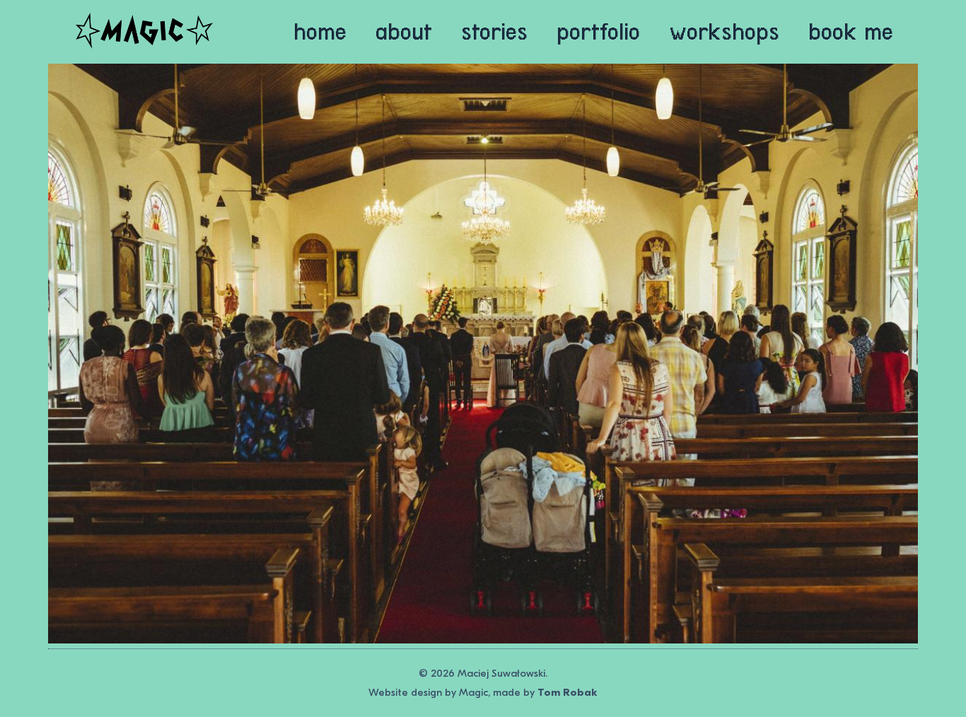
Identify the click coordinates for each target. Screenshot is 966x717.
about (404, 32)
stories (494, 32)
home (320, 32)
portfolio (598, 32)
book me (850, 32)
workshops (724, 32)
